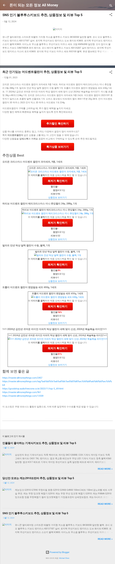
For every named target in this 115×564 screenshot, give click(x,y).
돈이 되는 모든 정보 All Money (34, 5)
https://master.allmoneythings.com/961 (21, 392)
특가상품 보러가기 (57, 146)
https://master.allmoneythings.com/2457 (22, 377)
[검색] (111, 6)
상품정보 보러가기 (57, 197)
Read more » (105, 469)
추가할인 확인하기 (57, 123)
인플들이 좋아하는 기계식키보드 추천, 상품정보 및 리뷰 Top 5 (39, 443)
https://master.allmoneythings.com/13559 (22, 396)
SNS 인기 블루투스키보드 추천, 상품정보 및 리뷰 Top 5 (42, 15)
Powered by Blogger (59, 552)
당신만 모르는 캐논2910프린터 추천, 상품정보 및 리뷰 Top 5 (38, 478)
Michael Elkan (64, 558)
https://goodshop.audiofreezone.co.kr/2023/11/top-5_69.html (32, 388)
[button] (111, 15)
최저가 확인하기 (57, 180)
